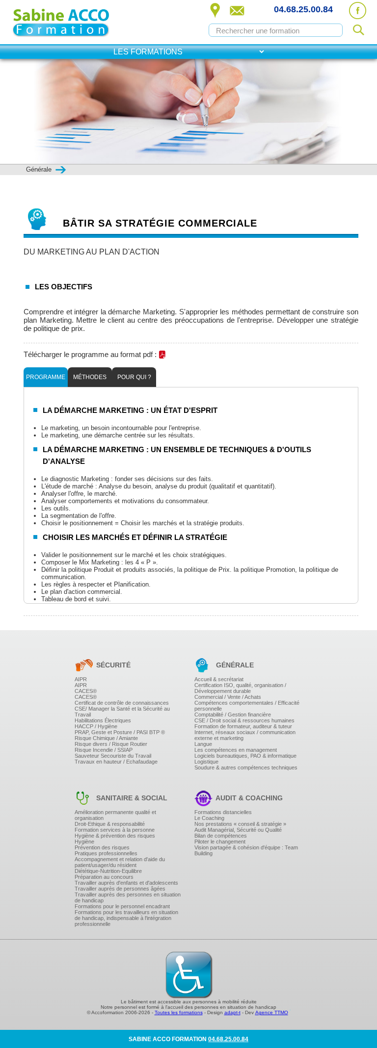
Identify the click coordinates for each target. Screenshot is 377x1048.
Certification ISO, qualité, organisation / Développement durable (240, 688)
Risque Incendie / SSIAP (104, 750)
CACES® (86, 691)
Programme (45, 377)
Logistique (206, 762)
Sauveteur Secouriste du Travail (113, 756)
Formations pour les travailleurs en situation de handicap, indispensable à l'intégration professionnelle (126, 918)
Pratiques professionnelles (106, 853)
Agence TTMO (271, 1012)
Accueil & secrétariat (218, 679)
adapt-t (232, 1012)
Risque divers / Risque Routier (111, 744)
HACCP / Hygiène (96, 726)
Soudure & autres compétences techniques (245, 767)
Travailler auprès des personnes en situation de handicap (128, 897)
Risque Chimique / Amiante (106, 738)
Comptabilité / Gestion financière (232, 714)
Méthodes (90, 377)
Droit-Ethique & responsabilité (110, 824)
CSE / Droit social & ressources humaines (244, 720)
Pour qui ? (134, 377)
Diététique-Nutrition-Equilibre (108, 871)
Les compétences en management (235, 750)
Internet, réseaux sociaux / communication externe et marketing (245, 735)
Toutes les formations (179, 1012)
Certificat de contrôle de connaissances (122, 703)
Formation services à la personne (115, 830)
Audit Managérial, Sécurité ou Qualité (238, 830)
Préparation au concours (104, 877)
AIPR (81, 679)
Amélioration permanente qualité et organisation (115, 815)
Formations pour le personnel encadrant (122, 906)
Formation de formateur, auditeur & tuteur (243, 726)
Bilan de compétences (220, 836)
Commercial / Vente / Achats (227, 697)
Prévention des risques (102, 847)
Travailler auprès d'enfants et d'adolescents (126, 883)
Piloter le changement (219, 841)
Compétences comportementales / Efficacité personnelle (246, 706)
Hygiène (84, 841)
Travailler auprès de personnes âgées (120, 889)
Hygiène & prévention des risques (115, 836)
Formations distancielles (223, 812)
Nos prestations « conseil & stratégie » (240, 824)
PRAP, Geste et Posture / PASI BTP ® (120, 732)
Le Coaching (209, 818)
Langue (203, 744)
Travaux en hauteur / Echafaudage (116, 762)
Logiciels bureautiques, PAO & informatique (245, 756)
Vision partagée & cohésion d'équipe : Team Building (246, 850)
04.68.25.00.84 (303, 9)
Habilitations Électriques (103, 720)
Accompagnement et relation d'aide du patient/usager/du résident (120, 862)
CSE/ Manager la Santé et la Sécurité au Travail (122, 711)
